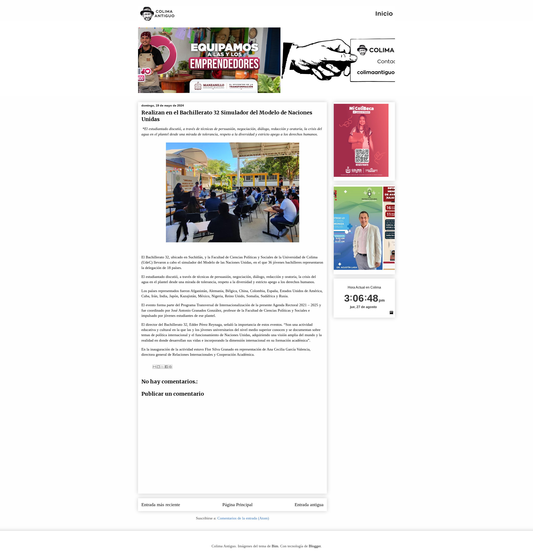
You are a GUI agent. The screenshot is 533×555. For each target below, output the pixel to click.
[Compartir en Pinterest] (170, 367)
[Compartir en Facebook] (166, 367)
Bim (275, 546)
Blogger (315, 546)
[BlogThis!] (158, 367)
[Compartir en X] (162, 367)
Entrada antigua (309, 504)
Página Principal (237, 504)
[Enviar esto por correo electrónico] (154, 367)
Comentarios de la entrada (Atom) (243, 518)
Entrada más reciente (160, 504)
